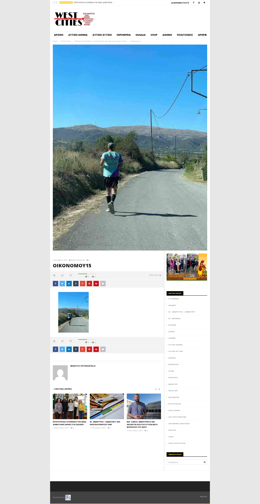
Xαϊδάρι (172, 305)
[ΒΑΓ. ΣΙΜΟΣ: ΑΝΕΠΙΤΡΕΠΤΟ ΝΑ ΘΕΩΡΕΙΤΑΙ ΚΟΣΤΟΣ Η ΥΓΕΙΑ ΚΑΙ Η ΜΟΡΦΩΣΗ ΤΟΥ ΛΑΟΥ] (144, 406)
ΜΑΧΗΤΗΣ (173, 384)
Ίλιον (171, 371)
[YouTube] (199, 2)
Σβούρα (172, 430)
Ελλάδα (141, 34)
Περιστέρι (173, 391)
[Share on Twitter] (62, 283)
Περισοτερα (154, 275)
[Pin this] (89, 283)
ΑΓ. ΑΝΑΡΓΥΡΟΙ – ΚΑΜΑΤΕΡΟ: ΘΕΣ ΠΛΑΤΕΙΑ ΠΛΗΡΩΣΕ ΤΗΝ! (107, 2)
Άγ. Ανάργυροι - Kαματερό (72, 2)
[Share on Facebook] (55, 283)
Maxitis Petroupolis (77, 260)
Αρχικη (203, 496)
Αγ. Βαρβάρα (174, 318)
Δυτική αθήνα (77, 34)
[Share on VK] (96, 283)
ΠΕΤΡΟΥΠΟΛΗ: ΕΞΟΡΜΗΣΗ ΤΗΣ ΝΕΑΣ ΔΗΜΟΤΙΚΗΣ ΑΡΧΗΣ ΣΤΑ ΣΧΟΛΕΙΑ (69, 423)
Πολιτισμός (185, 34)
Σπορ (154, 34)
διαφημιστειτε (180, 2)
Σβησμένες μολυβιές (179, 424)
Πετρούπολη (66, 41)
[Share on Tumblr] (76, 283)
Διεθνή (167, 34)
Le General (173, 299)
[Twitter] (204, 2)
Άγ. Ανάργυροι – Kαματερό (181, 312)
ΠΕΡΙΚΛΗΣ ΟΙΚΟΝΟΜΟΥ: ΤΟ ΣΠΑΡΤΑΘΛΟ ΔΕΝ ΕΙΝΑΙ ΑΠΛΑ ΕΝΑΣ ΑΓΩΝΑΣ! (101, 41)
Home (55, 41)
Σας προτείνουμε (177, 417)
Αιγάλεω (172, 325)
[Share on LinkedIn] (69, 283)
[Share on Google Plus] (82, 283)
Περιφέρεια (124, 34)
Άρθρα (171, 332)
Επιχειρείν (173, 364)
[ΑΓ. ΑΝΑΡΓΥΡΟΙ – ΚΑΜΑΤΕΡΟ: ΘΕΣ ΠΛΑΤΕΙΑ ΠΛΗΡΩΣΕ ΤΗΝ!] (107, 406)
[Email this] (103, 283)
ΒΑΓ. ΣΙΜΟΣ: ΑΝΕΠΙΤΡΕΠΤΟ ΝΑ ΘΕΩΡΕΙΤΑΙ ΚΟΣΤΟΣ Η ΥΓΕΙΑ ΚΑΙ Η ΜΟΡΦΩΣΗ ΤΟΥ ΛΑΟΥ (142, 424)
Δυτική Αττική (102, 34)
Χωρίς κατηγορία (177, 443)
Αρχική (58, 34)
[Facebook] (193, 2)
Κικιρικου (173, 378)
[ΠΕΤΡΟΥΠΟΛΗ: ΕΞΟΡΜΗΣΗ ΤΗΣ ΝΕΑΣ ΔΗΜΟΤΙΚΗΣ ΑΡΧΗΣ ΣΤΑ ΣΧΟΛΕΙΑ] (70, 406)
